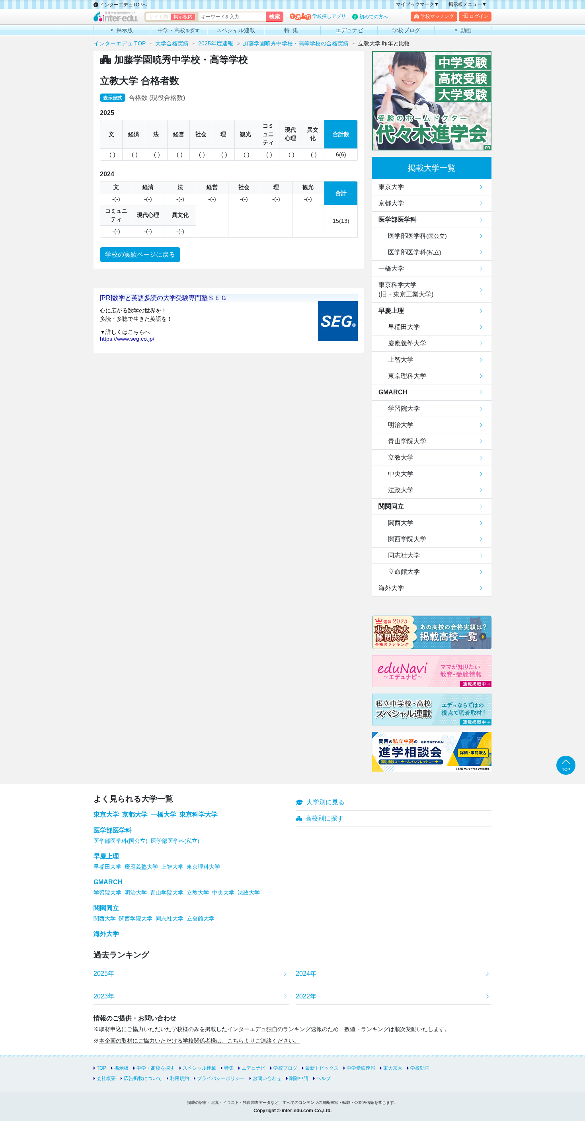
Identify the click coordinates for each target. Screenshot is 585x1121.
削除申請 (298, 1078)
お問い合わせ (267, 1078)
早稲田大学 (404, 327)
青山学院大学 (407, 441)
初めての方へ (373, 16)
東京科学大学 (198, 814)
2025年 (104, 973)
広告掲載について (143, 1078)
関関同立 (391, 506)
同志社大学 (404, 555)
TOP (101, 1068)
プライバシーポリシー (221, 1078)
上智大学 (400, 359)
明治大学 (400, 424)
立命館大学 (404, 571)
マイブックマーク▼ (417, 4)
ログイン (478, 16)
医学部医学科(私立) (175, 841)
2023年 (104, 996)
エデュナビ (253, 1068)
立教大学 (400, 457)
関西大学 (400, 522)
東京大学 (391, 186)
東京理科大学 (407, 375)
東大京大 (392, 1068)
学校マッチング (437, 16)
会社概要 (106, 1078)
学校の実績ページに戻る (140, 254)
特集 (229, 1068)
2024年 (306, 973)
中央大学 (400, 473)
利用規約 (179, 1078)
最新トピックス (322, 1068)
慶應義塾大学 (407, 343)
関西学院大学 (407, 539)
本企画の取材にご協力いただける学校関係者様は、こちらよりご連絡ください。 (199, 1040)
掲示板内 (183, 16)
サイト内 (158, 16)
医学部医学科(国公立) (121, 841)
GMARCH (393, 392)
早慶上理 (391, 310)
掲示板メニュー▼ (467, 4)
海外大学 (391, 588)
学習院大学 (404, 408)
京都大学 (391, 203)
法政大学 (400, 490)
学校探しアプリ (329, 16)
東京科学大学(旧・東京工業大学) (405, 289)
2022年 (306, 996)
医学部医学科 (397, 219)
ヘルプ (323, 1078)
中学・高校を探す (155, 1068)
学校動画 (419, 1068)
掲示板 (121, 1068)
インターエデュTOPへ (122, 5)
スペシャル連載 (199, 1068)
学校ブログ (285, 1068)
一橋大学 (391, 268)
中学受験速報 (361, 1068)
